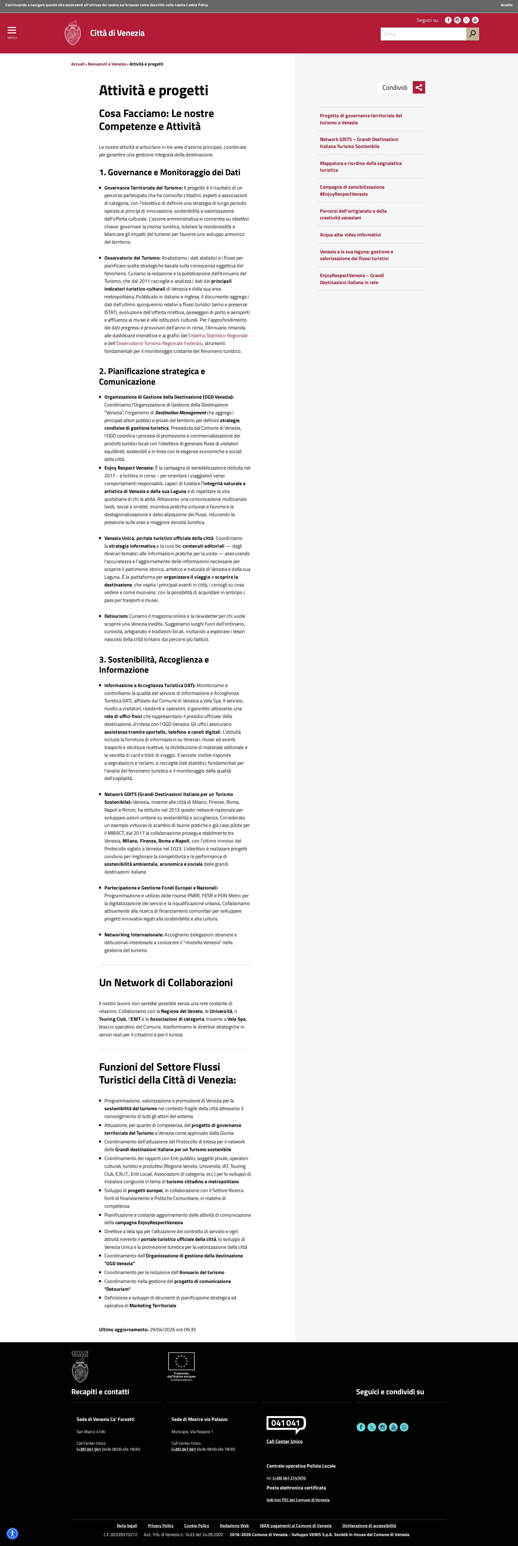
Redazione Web (234, 1525)
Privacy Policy (160, 1525)
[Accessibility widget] (12, 1534)
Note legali (127, 1525)
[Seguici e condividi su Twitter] (371, 1427)
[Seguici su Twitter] (466, 20)
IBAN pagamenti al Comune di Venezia (296, 1525)
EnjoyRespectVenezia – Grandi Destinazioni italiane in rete (352, 279)
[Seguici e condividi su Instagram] (382, 1427)
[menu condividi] (419, 87)
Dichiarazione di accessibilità (369, 1525)
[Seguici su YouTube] (475, 20)
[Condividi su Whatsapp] (404, 1427)
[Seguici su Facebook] (448, 20)
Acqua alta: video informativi (350, 234)
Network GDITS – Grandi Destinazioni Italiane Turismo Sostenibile (359, 143)
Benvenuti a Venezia (107, 64)
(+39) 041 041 (89, 1449)
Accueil (77, 64)
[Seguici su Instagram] (457, 20)
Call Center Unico (285, 1441)
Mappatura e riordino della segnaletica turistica (361, 167)
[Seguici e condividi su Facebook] (361, 1427)
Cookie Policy (197, 5)
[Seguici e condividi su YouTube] (393, 1427)
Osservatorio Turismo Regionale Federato (160, 343)
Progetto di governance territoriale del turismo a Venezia (361, 119)
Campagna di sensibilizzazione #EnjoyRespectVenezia (352, 190)
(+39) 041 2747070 (289, 1478)
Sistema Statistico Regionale (218, 335)
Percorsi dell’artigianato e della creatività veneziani (353, 214)
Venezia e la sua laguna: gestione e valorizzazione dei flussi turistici (356, 255)
